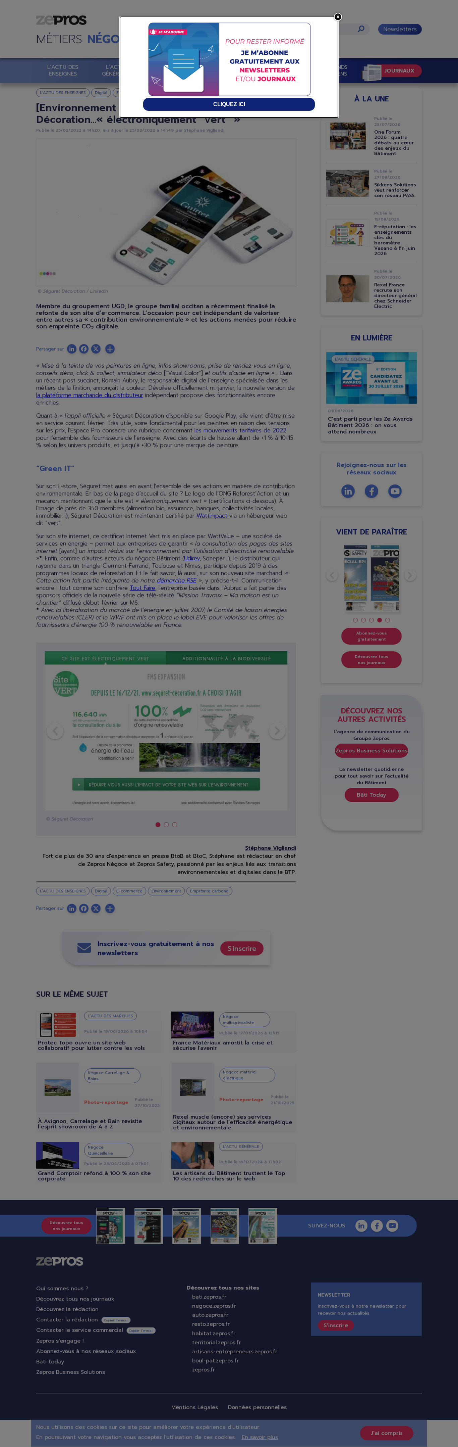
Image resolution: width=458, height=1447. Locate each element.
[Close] (338, 17)
